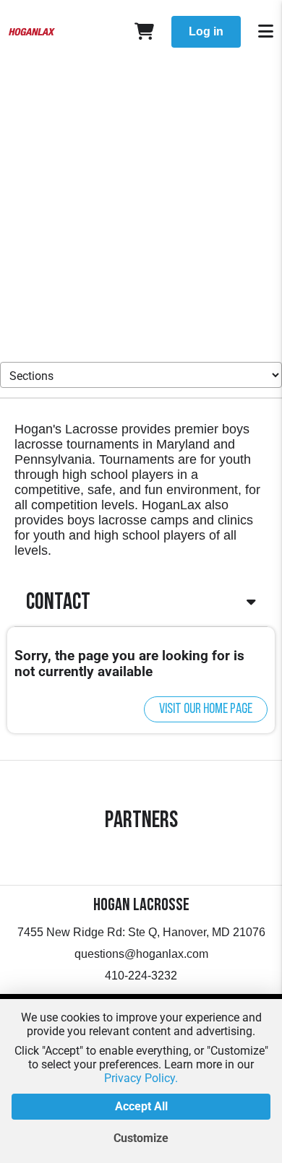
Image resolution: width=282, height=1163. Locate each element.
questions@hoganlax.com (141, 954)
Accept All (141, 1106)
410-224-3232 (141, 975)
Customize (141, 1138)
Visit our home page (205, 709)
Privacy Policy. (141, 1078)
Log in (206, 31)
